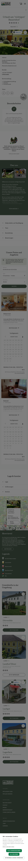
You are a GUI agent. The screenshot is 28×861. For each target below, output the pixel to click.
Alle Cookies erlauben (14, 850)
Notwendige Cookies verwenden (14, 857)
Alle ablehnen (14, 854)
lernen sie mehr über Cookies (8, 846)
